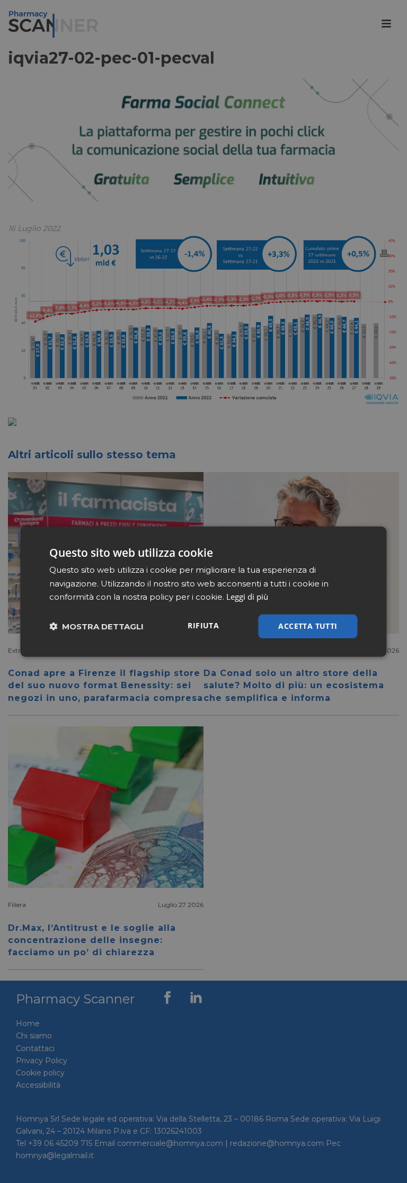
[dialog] (203, 591)
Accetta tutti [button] (307, 626)
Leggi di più (247, 596)
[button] (96, 626)
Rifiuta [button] (203, 625)
